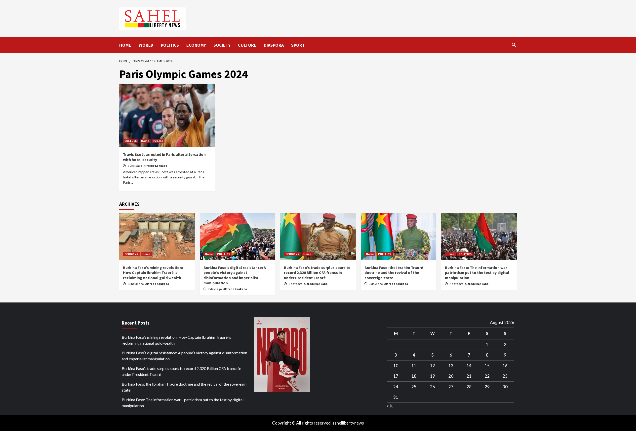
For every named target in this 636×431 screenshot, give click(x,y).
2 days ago (215, 289)
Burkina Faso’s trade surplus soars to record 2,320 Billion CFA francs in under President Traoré (317, 272)
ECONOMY (196, 45)
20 (450, 376)
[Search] (514, 44)
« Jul (391, 405)
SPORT (298, 45)
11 (413, 365)
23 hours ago (136, 284)
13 (450, 365)
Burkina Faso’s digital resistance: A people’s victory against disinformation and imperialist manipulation (234, 275)
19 (432, 376)
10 (395, 365)
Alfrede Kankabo (155, 165)
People (158, 141)
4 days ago (457, 284)
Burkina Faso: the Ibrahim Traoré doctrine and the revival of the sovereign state (393, 272)
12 (432, 365)
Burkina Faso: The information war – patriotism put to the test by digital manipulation (477, 272)
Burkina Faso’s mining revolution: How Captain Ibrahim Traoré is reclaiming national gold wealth (153, 272)
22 (487, 376)
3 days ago (376, 284)
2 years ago (135, 165)
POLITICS (170, 45)
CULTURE (247, 45)
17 (395, 376)
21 (469, 376)
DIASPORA (274, 45)
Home (145, 141)
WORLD (146, 45)
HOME (125, 45)
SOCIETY (222, 45)
